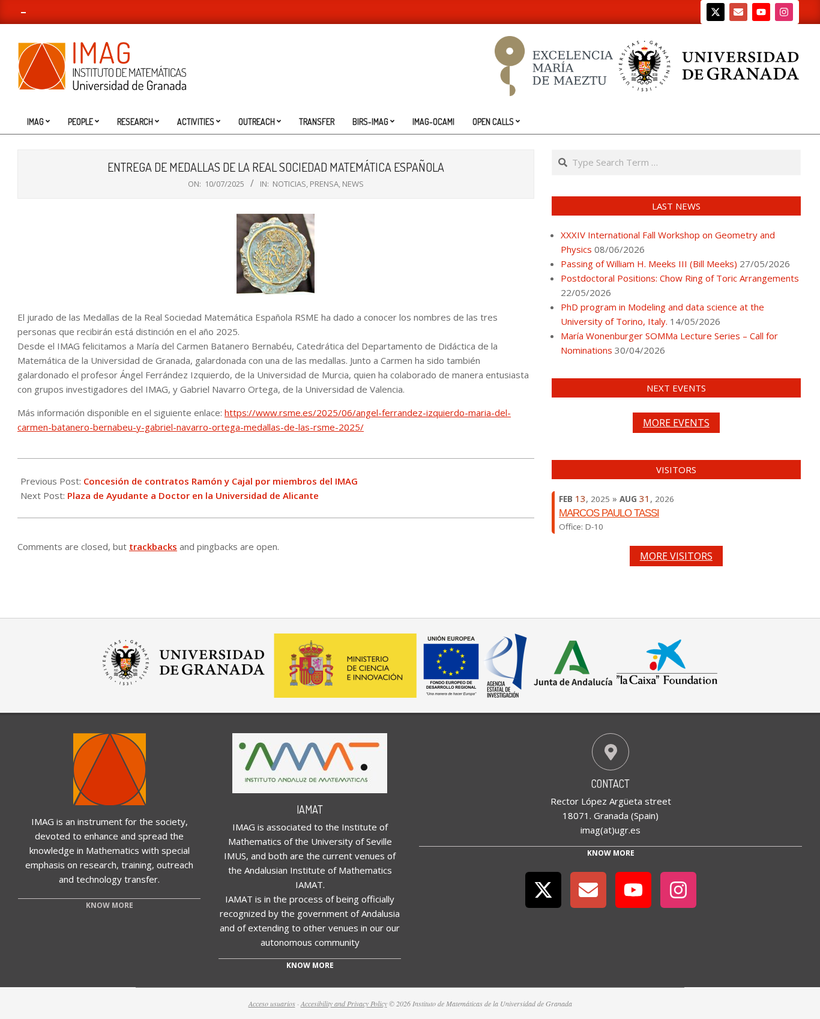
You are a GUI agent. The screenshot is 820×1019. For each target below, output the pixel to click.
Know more (310, 965)
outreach (175, 865)
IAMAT (310, 809)
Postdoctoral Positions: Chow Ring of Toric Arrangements (680, 278)
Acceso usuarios (272, 1003)
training (136, 865)
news (353, 183)
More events (676, 422)
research (98, 865)
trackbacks (153, 546)
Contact (610, 783)
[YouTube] (761, 12)
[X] (716, 12)
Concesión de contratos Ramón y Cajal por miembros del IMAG (220, 481)
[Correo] (738, 12)
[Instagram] (784, 12)
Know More (611, 853)
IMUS (235, 856)
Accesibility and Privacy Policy (344, 1003)
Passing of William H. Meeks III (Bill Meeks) (649, 264)
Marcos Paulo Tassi (609, 512)
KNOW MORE (109, 905)
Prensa (324, 183)
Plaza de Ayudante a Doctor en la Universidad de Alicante (193, 495)
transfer (141, 879)
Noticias (289, 183)
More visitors (676, 556)
